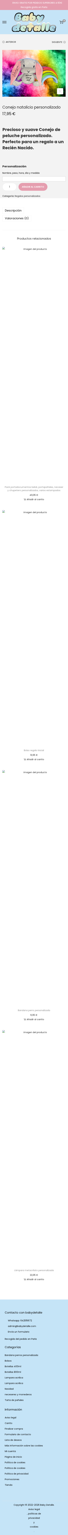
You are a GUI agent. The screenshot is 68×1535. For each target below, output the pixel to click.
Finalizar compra (14, 1428)
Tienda (8, 1484)
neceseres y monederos (18, 1394)
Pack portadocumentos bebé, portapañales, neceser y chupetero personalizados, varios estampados (34, 489)
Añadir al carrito (33, 186)
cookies (34, 1526)
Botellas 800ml (13, 1372)
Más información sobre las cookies (24, 1445)
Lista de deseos (13, 1440)
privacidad (34, 1518)
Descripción (13, 210)
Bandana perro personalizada (34, 1010)
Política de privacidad (16, 1473)
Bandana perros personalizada (21, 1355)
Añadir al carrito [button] (35, 499)
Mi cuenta (10, 1451)
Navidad (9, 1388)
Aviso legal (10, 1417)
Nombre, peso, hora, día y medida (21, 173)
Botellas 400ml (13, 1366)
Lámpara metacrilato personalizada (34, 1270)
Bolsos (8, 1360)
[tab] (34, 210)
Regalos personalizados (27, 196)
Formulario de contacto (18, 1434)
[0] (61, 22)
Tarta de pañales (14, 1400)
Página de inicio (13, 1456)
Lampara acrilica (14, 1377)
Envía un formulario (18, 1331)
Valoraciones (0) (17, 218)
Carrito (8, 1423)
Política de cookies (15, 1462)
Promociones (12, 1479)
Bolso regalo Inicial (34, 750)
